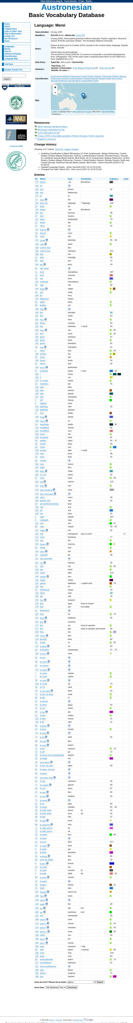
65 (36, 526)
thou (42, 632)
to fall (42, 712)
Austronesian (70, 1)
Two (42, 896)
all (41, 186)
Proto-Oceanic (105, 68)
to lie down (45, 762)
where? (43, 932)
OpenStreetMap (108, 111)
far (41, 295)
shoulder (44, 555)
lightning (44, 406)
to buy (42, 657)
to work (43, 877)
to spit (42, 817)
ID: (36, 179)
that (41, 603)
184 (37, 354)
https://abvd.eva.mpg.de (52, 1)
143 (37, 312)
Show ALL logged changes (67, 149)
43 (36, 278)
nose (42, 478)
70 (36, 800)
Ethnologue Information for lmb (51, 130)
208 (37, 309)
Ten (41, 600)
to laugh (43, 758)
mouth (43, 444)
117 (36, 334)
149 (37, 513)
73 (36, 838)
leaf (41, 397)
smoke (43, 577)
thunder (43, 639)
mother (43, 441)
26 (36, 347)
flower (42, 323)
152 (37, 573)
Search (7, 51)
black (42, 219)
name (42, 447)
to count (43, 684)
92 (36, 769)
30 (36, 444)
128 (37, 569)
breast (43, 233)
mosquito (44, 437)
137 (37, 646)
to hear (43, 729)
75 (36, 694)
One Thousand (46, 494)
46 (36, 788)
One (42, 486)
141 (37, 916)
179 (37, 453)
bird (41, 216)
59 (36, 441)
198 (37, 896)
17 (36, 413)
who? (42, 939)
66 (36, 860)
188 (37, 919)
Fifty (42, 309)
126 (37, 387)
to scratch (44, 785)
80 (36, 820)
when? (43, 924)
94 (36, 856)
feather (43, 305)
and (41, 189)
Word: (43, 179)
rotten (42, 530)
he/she (43, 354)
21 (36, 852)
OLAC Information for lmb (48, 133)
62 (36, 610)
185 (37, 908)
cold (42, 244)
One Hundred (46, 490)
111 (36, 316)
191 (37, 186)
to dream (44, 701)
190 (37, 497)
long (42, 417)
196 (37, 684)
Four (42, 330)
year (42, 970)
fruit (41, 334)
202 (37, 563)
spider (43, 583)
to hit (42, 737)
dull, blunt (44, 268)
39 (36, 680)
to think (43, 852)
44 (36, 729)
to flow (43, 719)
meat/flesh (44, 428)
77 (36, 785)
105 (37, 596)
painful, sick (45, 501)
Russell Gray (78, 1020)
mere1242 (80, 35)
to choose (44, 666)
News (7, 41)
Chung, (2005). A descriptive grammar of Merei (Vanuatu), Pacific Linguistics (70, 136)
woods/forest (45, 963)
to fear (43, 715)
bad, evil (44, 203)
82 (36, 268)
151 (37, 343)
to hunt (43, 745)
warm (42, 900)
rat (41, 510)
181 (37, 931)
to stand (43, 834)
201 (37, 319)
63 (36, 447)
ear (41, 278)
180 (37, 295)
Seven (43, 544)
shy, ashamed (46, 559)
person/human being (49, 504)
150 (37, 973)
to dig (42, 697)
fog (41, 326)
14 (36, 206)
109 (37, 437)
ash (41, 192)
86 (36, 726)
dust (42, 272)
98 (36, 285)
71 (36, 828)
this (41, 625)
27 (36, 478)
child (42, 236)
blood (42, 222)
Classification (10, 56)
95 (36, 712)
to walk (43, 870)
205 (37, 471)
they (42, 614)
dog (41, 261)
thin (41, 622)
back (42, 200)
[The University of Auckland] (16, 88)
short (42, 552)
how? (42, 368)
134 (37, 639)
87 (36, 846)
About (7, 26)
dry (41, 265)
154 (37, 551)
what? (42, 920)
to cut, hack (45, 691)
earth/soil (44, 282)
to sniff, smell (45, 810)
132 (37, 326)
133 (37, 507)
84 (36, 773)
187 (37, 614)
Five (42, 320)
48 (36, 807)
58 (36, 950)
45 (36, 292)
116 (36, 323)
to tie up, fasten (46, 860)
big (41, 213)
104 (37, 299)
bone (42, 226)
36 (36, 817)
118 (36, 340)
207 (37, 892)
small (42, 573)
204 (37, 289)
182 (37, 374)
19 (36, 555)
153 (37, 213)
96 (36, 261)
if (40, 377)
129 (37, 434)
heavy (42, 360)
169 (37, 970)
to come (43, 673)
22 (36, 715)
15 (36, 226)
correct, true (45, 248)
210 (37, 494)
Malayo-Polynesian (71, 76)
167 (37, 467)
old (41, 482)
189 (37, 939)
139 (37, 244)
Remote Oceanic (98, 78)
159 (37, 946)
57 (36, 371)
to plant (43, 773)
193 (37, 377)
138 (37, 900)
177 (37, 625)
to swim (43, 849)
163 (37, 464)
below (42, 209)
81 (36, 548)
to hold (43, 741)
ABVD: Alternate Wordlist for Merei (52, 127)
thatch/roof (44, 610)
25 (36, 457)
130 (37, 586)
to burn (43, 654)
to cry (42, 687)
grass (42, 340)
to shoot (43, 800)
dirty (42, 257)
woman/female (46, 959)
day (41, 254)
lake (42, 387)
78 (36, 691)
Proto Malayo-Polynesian (84, 68)
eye (41, 292)
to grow (43, 726)
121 (37, 537)
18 (36, 233)
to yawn (43, 881)
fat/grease (44, 299)
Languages (9, 46)
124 (37, 540)
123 (37, 719)
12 (36, 566)
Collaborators (10, 29)
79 (36, 590)
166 (37, 248)
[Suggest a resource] (46, 139)
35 (36, 867)
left (41, 400)
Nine (42, 471)
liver (42, 413)
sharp (42, 548)
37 (36, 708)
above (43, 182)
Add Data (8, 64)
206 (37, 600)
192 (37, 189)
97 (36, 216)
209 (37, 490)
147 (37, 219)
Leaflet (54, 111)
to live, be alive (46, 766)
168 (37, 254)
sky (41, 569)
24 (36, 357)
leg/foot (43, 403)
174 (37, 381)
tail (41, 596)
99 (36, 305)
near (42, 453)
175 (37, 182)
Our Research (10, 38)
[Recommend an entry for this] (69, 186)
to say (42, 781)
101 (37, 722)
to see (42, 788)
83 (36, 877)
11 (36, 272)
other (42, 497)
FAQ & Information (12, 34)
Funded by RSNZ (16, 146)
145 (37, 576)
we (41, 908)
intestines (44, 384)
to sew (43, 792)
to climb (43, 670)
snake (42, 580)
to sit (42, 804)
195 (37, 475)
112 (36, 530)
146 (37, 192)
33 (36, 758)
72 (36, 737)
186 (37, 976)
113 (36, 229)
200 (37, 330)
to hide (43, 733)
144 (37, 653)
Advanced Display (12, 54)
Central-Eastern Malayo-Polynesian (96, 76)
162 (37, 482)
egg (41, 285)
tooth (42, 888)
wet (41, 916)
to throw (43, 856)
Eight (42, 289)
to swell (43, 846)
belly (42, 206)
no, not (43, 475)
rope (42, 526)
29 (36, 810)
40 (36, 705)
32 (36, 885)
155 (37, 417)
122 (37, 904)
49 (36, 762)
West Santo (93, 81)
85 (36, 666)
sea (41, 540)
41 (36, 642)
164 (37, 337)
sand (42, 537)
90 (36, 697)
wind (42, 953)
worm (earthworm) (48, 966)
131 (37, 240)
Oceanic (64, 78)
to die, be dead (46, 694)
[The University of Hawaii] (16, 103)
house (43, 364)
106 (37, 580)
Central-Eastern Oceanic (80, 78)
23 (36, 222)
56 (36, 236)
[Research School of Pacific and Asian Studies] (16, 120)
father (42, 302)
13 (36, 199)
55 (36, 959)
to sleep (43, 807)
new (42, 464)
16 (36, 384)
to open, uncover (47, 769)
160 (37, 501)
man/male (44, 424)
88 (36, 824)
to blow (43, 646)
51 (36, 804)
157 (37, 618)
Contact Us (9, 36)
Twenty (43, 892)
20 (36, 755)
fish (41, 316)
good (42, 337)
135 (37, 406)
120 (37, 593)
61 (36, 364)
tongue (43, 885)
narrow (43, 450)
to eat (42, 708)
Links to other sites (13, 31)
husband (44, 371)
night (42, 467)
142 (37, 360)
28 (36, 650)
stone (42, 593)
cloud (42, 240)
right (42, 517)
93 (36, 777)
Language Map (11, 59)
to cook (43, 680)
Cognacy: (113, 179)
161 (37, 559)
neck (42, 457)
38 (36, 661)
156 (37, 622)
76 (36, 766)
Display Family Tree (13, 70)
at (41, 196)
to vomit (43, 867)
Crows (81, 1)
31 (36, 888)
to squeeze (45, 825)
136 (37, 953)
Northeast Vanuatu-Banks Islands (73, 81)
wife (42, 950)
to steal (43, 838)
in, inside (44, 381)
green (42, 343)
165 (37, 203)
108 (37, 421)
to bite (42, 642)
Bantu (88, 1)
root (41, 523)
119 (36, 282)
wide (42, 946)
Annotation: (86, 179)
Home (7, 24)
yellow (43, 973)
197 (37, 486)
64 (36, 781)
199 (37, 636)
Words (7, 49)
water (42, 904)
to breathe (44, 650)
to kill (42, 749)
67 (36, 792)
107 (37, 966)
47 (36, 881)
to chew (43, 662)
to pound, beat (46, 778)
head (42, 357)
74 (36, 749)
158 (37, 450)
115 (36, 523)
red (41, 513)
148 (37, 935)
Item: (70, 179)
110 (36, 583)
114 (36, 397)
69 (36, 745)
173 (37, 196)
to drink (43, 705)
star (41, 586)
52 (36, 834)
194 (37, 367)
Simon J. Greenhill (55, 1020)
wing (42, 956)
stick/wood (44, 590)
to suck (43, 842)
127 (37, 963)
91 (36, 657)
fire (41, 312)
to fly (42, 722)
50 (36, 701)
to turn (43, 864)
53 (36, 504)
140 (37, 264)
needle (43, 460)
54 (36, 424)
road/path (44, 520)
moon (42, 434)
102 (37, 510)
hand (42, 351)
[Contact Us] (85, 1020)
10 (36, 257)
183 (37, 632)
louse (42, 421)
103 (37, 428)
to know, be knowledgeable (52, 755)
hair (41, 347)
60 (36, 302)
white (42, 935)
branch (43, 230)
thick (42, 618)
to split (43, 821)
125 (37, 534)
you (41, 976)
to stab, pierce (46, 828)
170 (37, 923)
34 (36, 687)
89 (36, 741)
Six (41, 563)
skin (42, 566)
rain (41, 507)
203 (37, 544)
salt (41, 534)
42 (36, 842)
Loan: (126, 179)
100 (37, 956)
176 (37, 209)
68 (36, 460)
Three (42, 636)
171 (37, 733)
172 (37, 670)
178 (37, 603)
